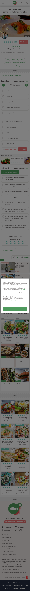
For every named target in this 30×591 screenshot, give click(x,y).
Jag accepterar (15, 308)
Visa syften (14, 304)
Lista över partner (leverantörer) (10, 300)
